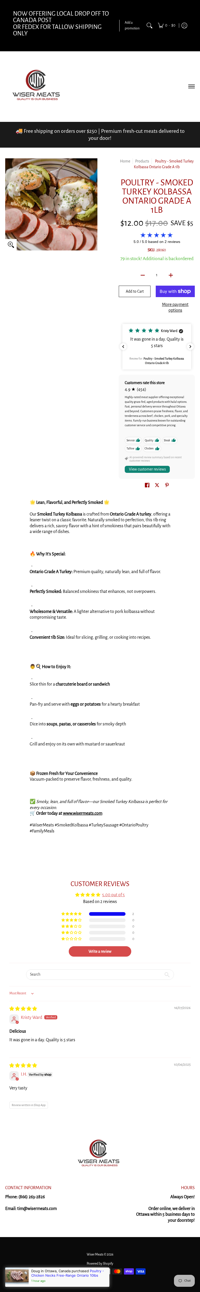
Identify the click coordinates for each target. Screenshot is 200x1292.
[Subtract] (143, 275)
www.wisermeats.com (82, 813)
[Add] (171, 275)
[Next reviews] (190, 346)
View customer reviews (147, 469)
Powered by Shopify (100, 1263)
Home (125, 161)
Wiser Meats (95, 1254)
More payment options (175, 307)
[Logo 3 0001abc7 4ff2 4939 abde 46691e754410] (100, 1154)
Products (142, 161)
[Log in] (184, 25)
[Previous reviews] (123, 346)
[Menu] (191, 86)
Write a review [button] (100, 951)
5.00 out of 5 (113, 895)
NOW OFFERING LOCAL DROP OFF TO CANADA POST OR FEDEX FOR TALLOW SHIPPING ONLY (61, 23)
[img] (23, 1009)
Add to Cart (135, 291)
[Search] (149, 25)
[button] (156, 346)
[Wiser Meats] (37, 86)
